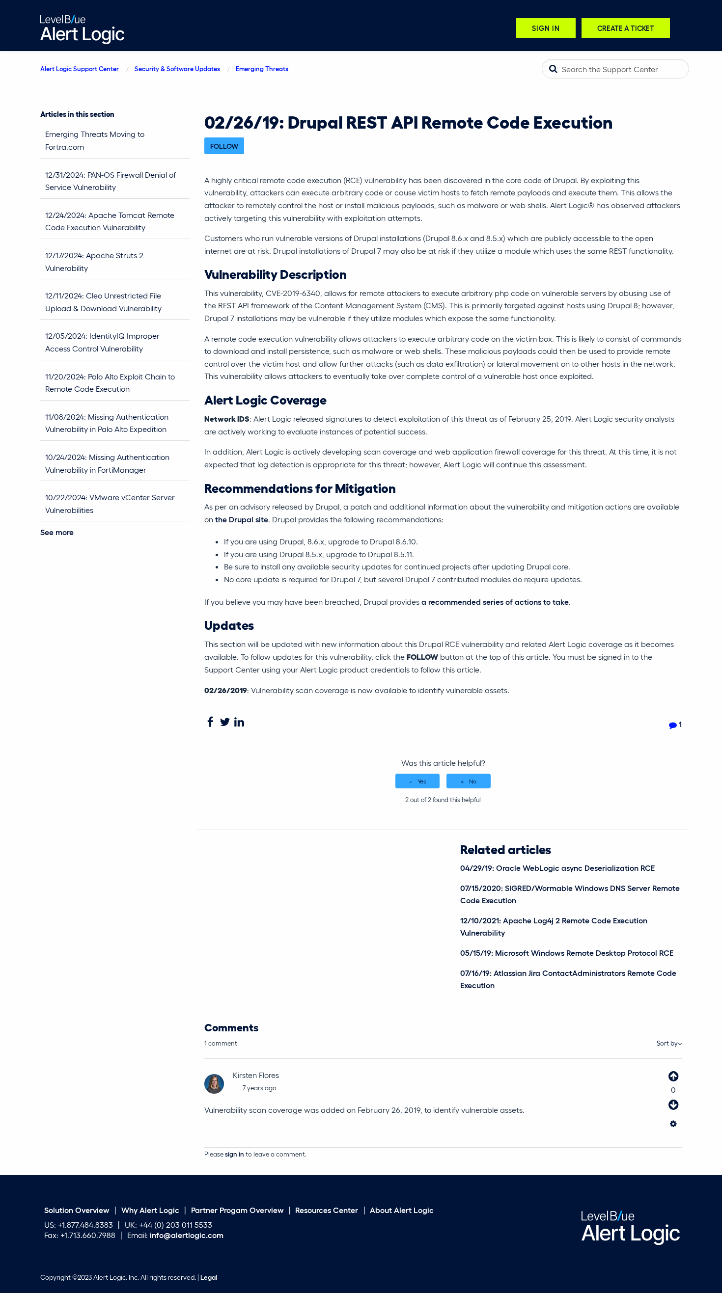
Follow (224, 146)
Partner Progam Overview (237, 1209)
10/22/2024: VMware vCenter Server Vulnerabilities (110, 503)
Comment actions (673, 1126)
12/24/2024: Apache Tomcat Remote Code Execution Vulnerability (109, 221)
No (472, 781)
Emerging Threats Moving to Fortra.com (94, 140)
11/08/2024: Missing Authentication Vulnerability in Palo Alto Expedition (106, 423)
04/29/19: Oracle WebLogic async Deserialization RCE (557, 867)
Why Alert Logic (150, 1209)
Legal (208, 1277)
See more (57, 532)
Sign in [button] (546, 28)
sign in (234, 1154)
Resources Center (326, 1209)
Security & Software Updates (177, 68)
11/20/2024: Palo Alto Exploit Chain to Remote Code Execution (110, 383)
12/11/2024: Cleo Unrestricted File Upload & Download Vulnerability (103, 302)
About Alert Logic (402, 1209)
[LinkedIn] (239, 722)
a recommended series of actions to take (495, 601)
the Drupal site (241, 519)
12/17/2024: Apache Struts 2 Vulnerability (94, 261)
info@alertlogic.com (186, 1234)
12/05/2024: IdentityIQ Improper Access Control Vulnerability (102, 342)
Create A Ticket (625, 28)
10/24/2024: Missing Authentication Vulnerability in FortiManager (107, 463)
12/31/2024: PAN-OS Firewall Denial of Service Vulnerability (110, 181)
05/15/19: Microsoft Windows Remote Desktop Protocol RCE (566, 952)
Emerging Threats (262, 68)
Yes (421, 781)
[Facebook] (210, 722)
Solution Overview (77, 1209)
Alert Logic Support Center (79, 68)
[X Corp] (225, 722)
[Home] (82, 28)
